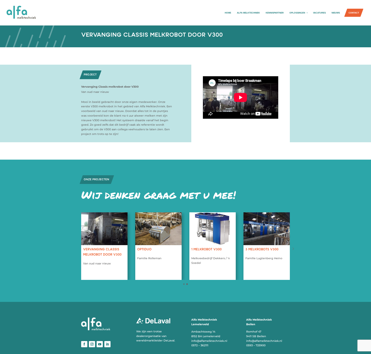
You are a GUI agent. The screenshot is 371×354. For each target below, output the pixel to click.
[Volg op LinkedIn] (107, 344)
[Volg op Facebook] (84, 344)
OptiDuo (144, 249)
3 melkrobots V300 (261, 249)
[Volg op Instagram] (92, 344)
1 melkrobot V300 (206, 249)
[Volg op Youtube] (100, 344)
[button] (293, 249)
